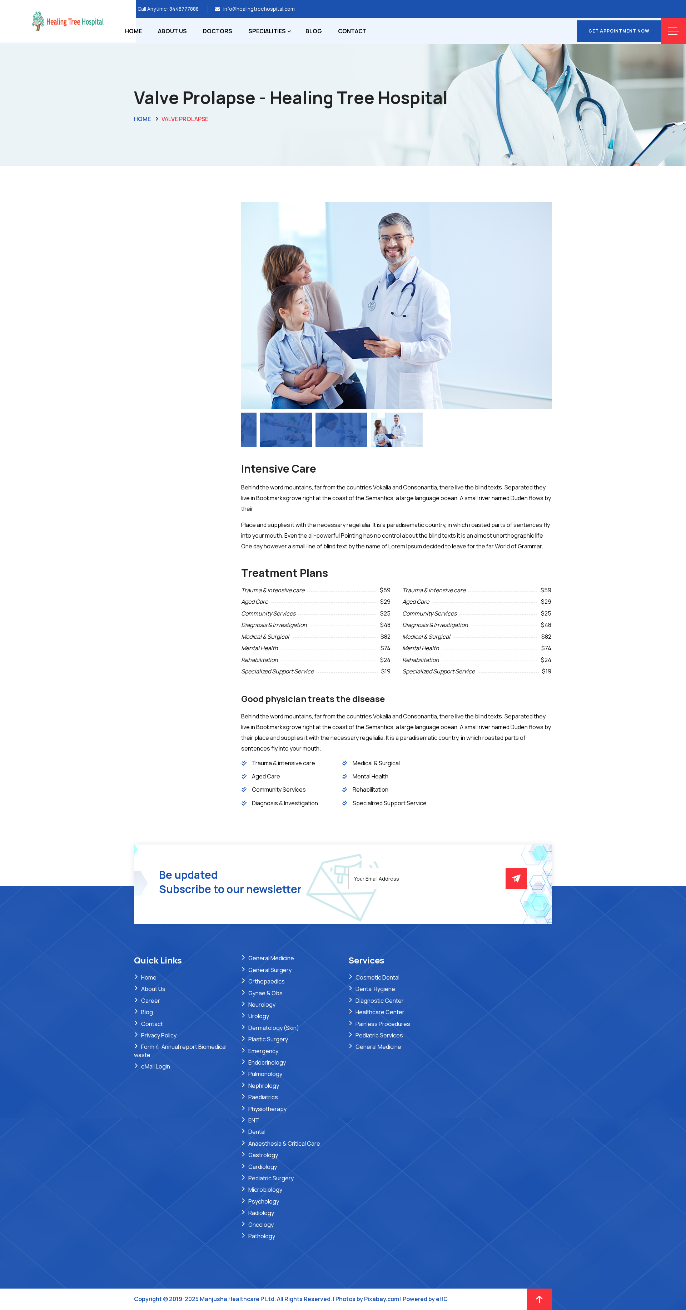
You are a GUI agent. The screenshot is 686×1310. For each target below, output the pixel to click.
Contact (352, 31)
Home (133, 31)
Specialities (267, 31)
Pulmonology (265, 1074)
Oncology (261, 1225)
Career (150, 1001)
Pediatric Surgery (271, 1178)
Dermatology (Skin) (273, 1028)
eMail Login (155, 1066)
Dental (256, 1132)
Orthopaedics (266, 981)
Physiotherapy (267, 1109)
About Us (172, 31)
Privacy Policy (159, 1035)
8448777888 (184, 8)
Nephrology (263, 1086)
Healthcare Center (380, 1012)
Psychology (263, 1201)
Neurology (261, 1004)
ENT (253, 1120)
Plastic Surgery (268, 1039)
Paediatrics (263, 1097)
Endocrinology (267, 1062)
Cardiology (262, 1167)
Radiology (261, 1213)
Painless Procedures (383, 1024)
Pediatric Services (379, 1035)
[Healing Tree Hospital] (68, 21)
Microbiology (265, 1190)
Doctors (217, 31)
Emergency (263, 1051)
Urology (258, 1016)
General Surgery (270, 970)
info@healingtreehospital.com (259, 8)
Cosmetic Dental (377, 977)
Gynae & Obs (265, 993)
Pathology (261, 1236)
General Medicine (271, 958)
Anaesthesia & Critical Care (284, 1143)
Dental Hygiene (375, 989)
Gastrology (263, 1155)
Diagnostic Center (380, 1001)
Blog (313, 31)
